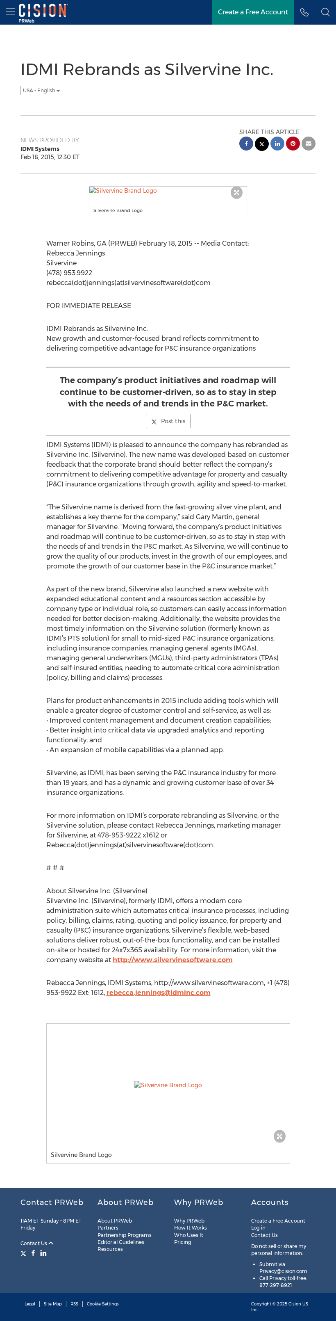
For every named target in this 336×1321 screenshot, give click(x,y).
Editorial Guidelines (121, 1242)
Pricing (182, 1242)
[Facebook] (33, 1253)
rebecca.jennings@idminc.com (159, 993)
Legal (30, 1304)
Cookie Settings (103, 1304)
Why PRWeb (189, 1221)
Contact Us (34, 1243)
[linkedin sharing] (277, 145)
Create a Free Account (278, 1221)
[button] (325, 12)
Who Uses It (188, 1235)
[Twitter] (24, 1253)
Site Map (53, 1304)
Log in (258, 1228)
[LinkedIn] (43, 1253)
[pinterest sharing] (293, 145)
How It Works (190, 1228)
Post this (173, 421)
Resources (110, 1249)
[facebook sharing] (246, 145)
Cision (294, 1304)
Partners (108, 1228)
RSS (74, 1304)
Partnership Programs (125, 1235)
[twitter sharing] (262, 145)
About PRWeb (115, 1221)
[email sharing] (309, 145)
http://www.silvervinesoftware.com (173, 960)
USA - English (40, 90)
